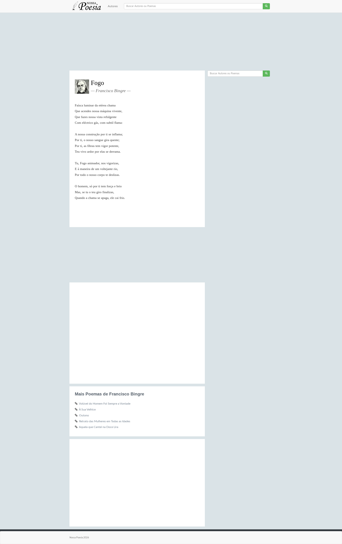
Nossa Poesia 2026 (79, 537)
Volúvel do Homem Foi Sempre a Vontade (104, 403)
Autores (113, 6)
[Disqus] (137, 332)
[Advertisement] (171, 43)
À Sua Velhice (87, 409)
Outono (84, 415)
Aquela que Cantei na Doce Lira (98, 427)
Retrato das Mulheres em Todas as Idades (104, 421)
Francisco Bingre (111, 90)
